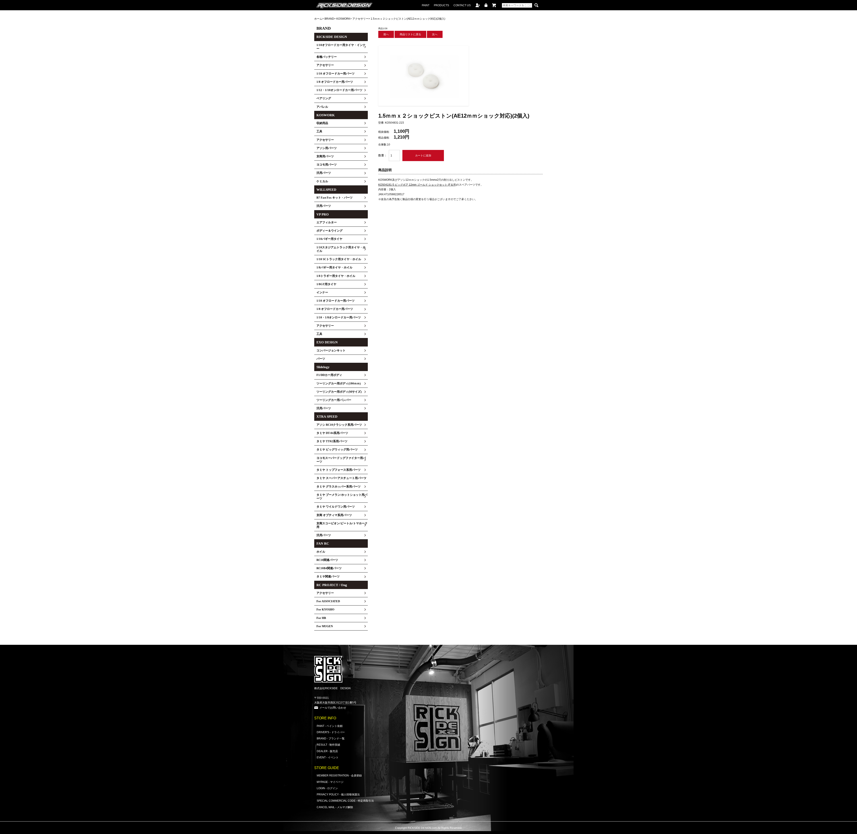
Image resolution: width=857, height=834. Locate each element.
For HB (321, 618)
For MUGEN (324, 626)
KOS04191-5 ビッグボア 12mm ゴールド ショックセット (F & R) (417, 184)
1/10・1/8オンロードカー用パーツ (338, 317)
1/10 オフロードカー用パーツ (335, 73)
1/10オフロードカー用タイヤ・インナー (341, 47)
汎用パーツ (323, 172)
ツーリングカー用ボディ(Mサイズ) (339, 391)
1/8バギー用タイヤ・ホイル (334, 267)
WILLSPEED (326, 189)
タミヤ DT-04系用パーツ (332, 433)
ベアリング (323, 98)
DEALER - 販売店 (327, 751)
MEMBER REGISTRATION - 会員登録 (339, 775)
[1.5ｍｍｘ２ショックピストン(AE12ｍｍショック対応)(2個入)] (423, 105)
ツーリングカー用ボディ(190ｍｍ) (338, 383)
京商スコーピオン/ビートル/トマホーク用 (342, 525)
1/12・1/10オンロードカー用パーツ (339, 90)
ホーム (318, 18)
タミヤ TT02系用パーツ (331, 441)
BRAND (329, 18)
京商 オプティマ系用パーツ (334, 515)
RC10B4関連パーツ (329, 568)
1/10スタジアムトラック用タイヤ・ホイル (341, 249)
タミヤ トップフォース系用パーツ (338, 469)
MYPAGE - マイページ (330, 781)
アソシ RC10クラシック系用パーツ (339, 424)
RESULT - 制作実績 (328, 744)
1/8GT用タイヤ (326, 284)
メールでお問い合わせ (332, 707)
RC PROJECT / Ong (331, 585)
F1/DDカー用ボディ (329, 375)
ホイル (320, 551)
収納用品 (322, 123)
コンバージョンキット (330, 350)
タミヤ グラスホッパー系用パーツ (338, 486)
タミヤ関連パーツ (328, 576)
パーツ (320, 358)
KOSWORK (343, 18)
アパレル (322, 106)
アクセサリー (360, 18)
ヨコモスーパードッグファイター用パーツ (341, 459)
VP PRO (322, 214)
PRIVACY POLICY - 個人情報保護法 (338, 794)
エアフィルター (326, 222)
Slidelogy (323, 367)
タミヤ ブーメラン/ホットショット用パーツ (341, 496)
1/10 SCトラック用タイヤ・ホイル (338, 259)
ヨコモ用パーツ (326, 164)
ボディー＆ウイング (329, 230)
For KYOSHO (325, 609)
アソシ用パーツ (326, 148)
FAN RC (322, 543)
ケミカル (322, 181)
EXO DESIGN (327, 342)
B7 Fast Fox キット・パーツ (334, 197)
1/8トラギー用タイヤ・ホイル (335, 276)
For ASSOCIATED (328, 601)
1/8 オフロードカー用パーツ (334, 81)
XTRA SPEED (326, 416)
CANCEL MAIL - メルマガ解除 (335, 807)
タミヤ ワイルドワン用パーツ (335, 506)
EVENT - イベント (328, 757)
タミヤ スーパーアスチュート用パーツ (341, 478)
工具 (319, 131)
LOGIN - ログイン (327, 788)
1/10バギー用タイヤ (329, 239)
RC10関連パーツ (327, 560)
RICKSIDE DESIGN (331, 37)
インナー (322, 292)
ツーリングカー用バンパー (333, 400)
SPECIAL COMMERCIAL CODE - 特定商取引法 (345, 800)
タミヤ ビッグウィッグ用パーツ (337, 449)
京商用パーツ (325, 156)
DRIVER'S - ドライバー (331, 732)
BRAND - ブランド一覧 (331, 738)
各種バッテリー (326, 56)
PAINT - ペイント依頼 (330, 725)
